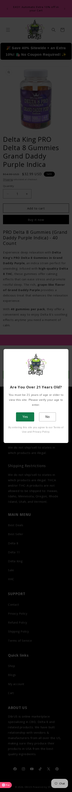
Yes (25, 416)
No (47, 416)
